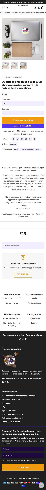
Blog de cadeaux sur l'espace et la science (18, 395)
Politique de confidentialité (13, 418)
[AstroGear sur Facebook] (20, 339)
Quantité (5, 109)
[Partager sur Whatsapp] (26, 139)
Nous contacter (8, 403)
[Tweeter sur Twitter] (17, 139)
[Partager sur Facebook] (13, 139)
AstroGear (22, 478)
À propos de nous (9, 410)
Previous (4, 39)
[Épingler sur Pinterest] (22, 139)
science (13, 144)
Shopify (36, 478)
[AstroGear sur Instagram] (26, 339)
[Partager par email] (30, 139)
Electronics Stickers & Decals (12, 77)
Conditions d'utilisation (11, 422)
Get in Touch (23, 274)
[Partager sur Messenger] (34, 139)
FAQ (3, 407)
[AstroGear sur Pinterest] (23, 339)
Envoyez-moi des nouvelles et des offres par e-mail (21, 461)
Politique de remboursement (13, 414)
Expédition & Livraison (11, 399)
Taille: (6, 99)
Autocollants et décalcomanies (27, 149)
